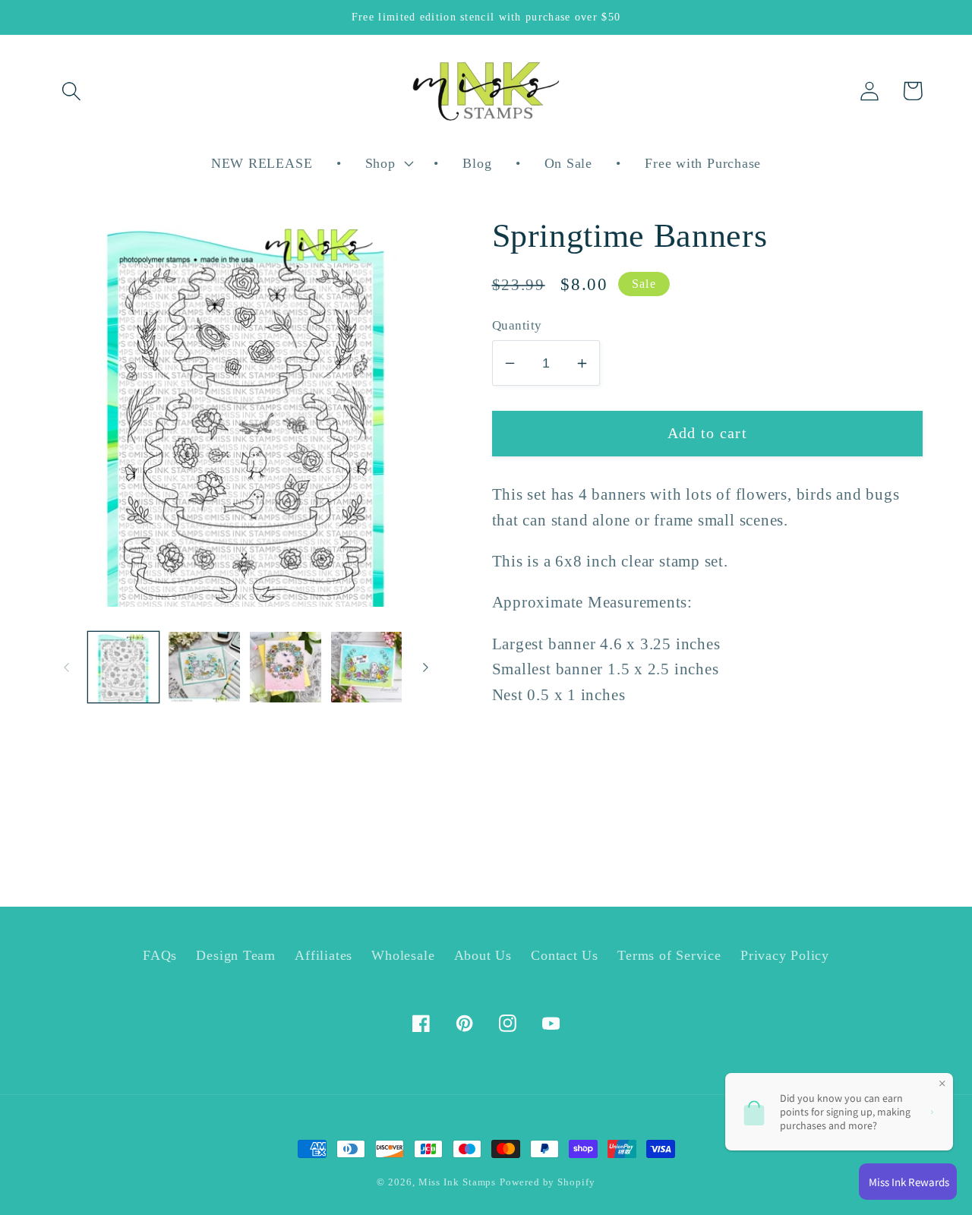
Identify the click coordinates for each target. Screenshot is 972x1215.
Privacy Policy (784, 955)
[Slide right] (426, 666)
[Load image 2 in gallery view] (204, 667)
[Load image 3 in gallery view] (285, 667)
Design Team (236, 955)
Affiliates (323, 955)
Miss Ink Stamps (457, 1182)
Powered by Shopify (547, 1182)
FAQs (160, 955)
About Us (483, 955)
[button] (71, 90)
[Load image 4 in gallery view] (366, 667)
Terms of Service (669, 955)
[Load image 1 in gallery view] (123, 667)
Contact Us (564, 955)
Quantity (517, 325)
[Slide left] (66, 666)
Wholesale (402, 955)
